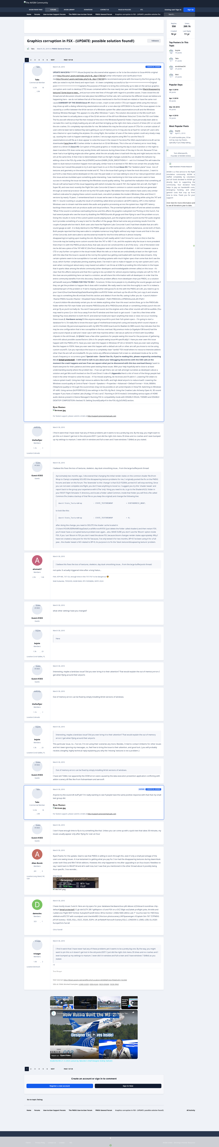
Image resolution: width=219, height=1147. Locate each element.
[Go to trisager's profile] (37, 945)
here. (66, 143)
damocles (37, 913)
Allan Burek (37, 863)
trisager (37, 953)
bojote (37, 643)
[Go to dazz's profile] (171, 75)
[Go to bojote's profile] (37, 634)
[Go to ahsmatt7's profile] (37, 560)
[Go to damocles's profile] (37, 904)
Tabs (32, 49)
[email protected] (67, 359)
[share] (133, 1012)
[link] (53, 1013)
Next (53, 60)
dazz (177, 74)
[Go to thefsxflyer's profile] (37, 431)
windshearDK (180, 66)
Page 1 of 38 (68, 60)
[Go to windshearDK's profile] (171, 67)
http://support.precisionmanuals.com (101, 416)
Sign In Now (128, 1086)
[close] (110, 1138)
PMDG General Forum (61, 49)
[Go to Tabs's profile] (28, 49)
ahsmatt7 (37, 569)
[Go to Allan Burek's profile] (37, 854)
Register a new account (60, 1086)
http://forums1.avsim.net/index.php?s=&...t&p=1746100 (80, 79)
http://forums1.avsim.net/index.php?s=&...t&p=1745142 (81, 75)
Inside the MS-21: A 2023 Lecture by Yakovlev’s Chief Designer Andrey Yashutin (93, 1013)
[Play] (109, 1002)
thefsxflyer (37, 440)
